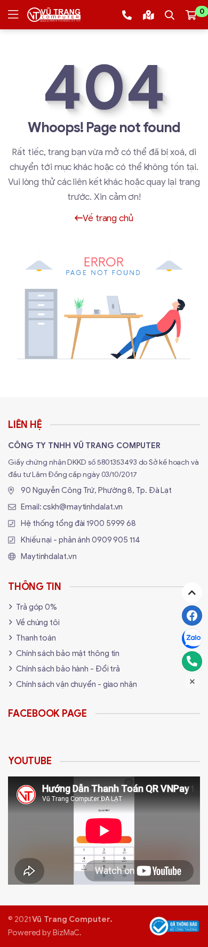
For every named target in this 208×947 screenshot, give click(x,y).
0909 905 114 (116, 540)
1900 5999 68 (111, 523)
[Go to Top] (192, 592)
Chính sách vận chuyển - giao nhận (76, 684)
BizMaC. (67, 932)
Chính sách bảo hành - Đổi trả (68, 669)
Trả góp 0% (36, 607)
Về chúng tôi (38, 622)
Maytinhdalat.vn (49, 556)
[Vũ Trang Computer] (54, 14)
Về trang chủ (108, 218)
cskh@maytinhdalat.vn (83, 507)
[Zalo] (192, 638)
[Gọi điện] (192, 661)
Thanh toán (36, 638)
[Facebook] (192, 615)
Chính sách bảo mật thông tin (67, 653)
